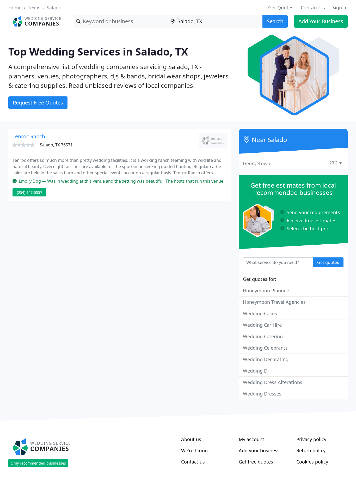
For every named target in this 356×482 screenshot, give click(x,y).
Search (275, 21)
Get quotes (328, 262)
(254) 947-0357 (29, 192)
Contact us (193, 462)
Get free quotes (256, 462)
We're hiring (194, 450)
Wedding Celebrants (265, 348)
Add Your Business (320, 21)
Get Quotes (280, 7)
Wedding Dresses (262, 394)
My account (251, 439)
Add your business (259, 450)
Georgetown (293, 163)
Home (15, 7)
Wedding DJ (256, 371)
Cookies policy (312, 462)
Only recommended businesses (38, 463)
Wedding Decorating (266, 359)
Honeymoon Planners (267, 290)
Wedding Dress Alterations (272, 382)
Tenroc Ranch (29, 136)
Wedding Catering (263, 336)
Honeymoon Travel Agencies (274, 302)
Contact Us (313, 7)
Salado (54, 7)
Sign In (340, 7)
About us (191, 439)
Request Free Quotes (38, 102)
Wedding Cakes (260, 313)
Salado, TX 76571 (56, 145)
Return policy (311, 450)
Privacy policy (311, 439)
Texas (34, 7)
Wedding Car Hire (262, 325)
